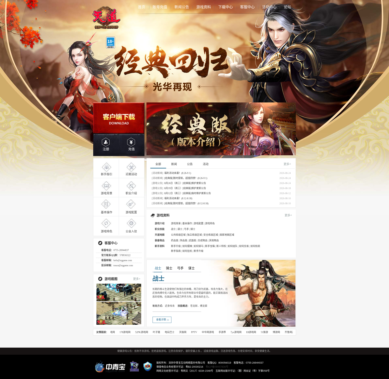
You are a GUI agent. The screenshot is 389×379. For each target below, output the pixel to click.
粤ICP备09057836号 (217, 366)
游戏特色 (106, 231)
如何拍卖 (255, 246)
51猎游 (251, 332)
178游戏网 (112, 332)
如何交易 (244, 246)
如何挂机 (187, 251)
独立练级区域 (194, 234)
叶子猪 (143, 332)
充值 (131, 149)
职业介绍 (131, 193)
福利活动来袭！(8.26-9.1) (177, 173)
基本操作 (106, 212)
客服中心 (247, 7)
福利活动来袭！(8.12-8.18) (178, 198)
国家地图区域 (227, 234)
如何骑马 (198, 246)
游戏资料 (203, 7)
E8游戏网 (239, 332)
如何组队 (232, 246)
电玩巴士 (157, 332)
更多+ (136, 278)
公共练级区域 (178, 234)
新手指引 (106, 174)
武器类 (192, 240)
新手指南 (176, 251)
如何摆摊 (187, 246)
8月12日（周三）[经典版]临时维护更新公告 (187, 193)
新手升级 (176, 246)
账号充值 (160, 7)
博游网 (263, 332)
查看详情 (161, 319)
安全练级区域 (210, 234)
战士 (173, 229)
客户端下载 (118, 118)
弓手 (186, 229)
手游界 (209, 332)
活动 (205, 164)
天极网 (170, 332)
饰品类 (183, 240)
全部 (158, 164)
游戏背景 (106, 193)
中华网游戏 (195, 332)
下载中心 (225, 7)
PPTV (181, 332)
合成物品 (202, 240)
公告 (190, 164)
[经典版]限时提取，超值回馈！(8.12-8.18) (186, 203)
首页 (141, 7)
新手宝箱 (210, 246)
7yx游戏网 (223, 332)
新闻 (174, 164)
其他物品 (214, 240)
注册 (106, 149)
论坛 (287, 7)
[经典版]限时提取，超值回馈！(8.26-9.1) (185, 178)
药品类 (174, 240)
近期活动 (131, 174)
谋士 (179, 229)
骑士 (192, 229)
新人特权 (221, 246)
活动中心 (269, 7)
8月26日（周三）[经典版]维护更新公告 (185, 183)
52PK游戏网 (129, 332)
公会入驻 (131, 231)
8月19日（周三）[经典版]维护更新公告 (185, 188)
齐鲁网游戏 (278, 332)
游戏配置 (131, 212)
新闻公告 (181, 7)
